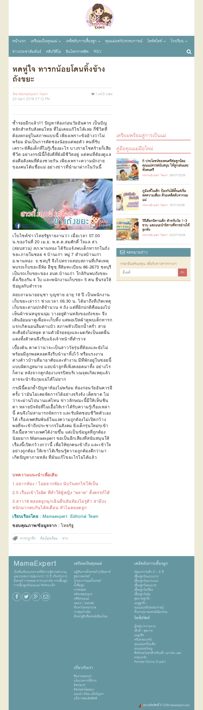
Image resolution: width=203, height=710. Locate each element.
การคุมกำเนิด (82, 612)
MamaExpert (101, 17)
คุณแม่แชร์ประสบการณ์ (123, 41)
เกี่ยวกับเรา (83, 668)
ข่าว (65, 538)
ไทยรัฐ (67, 525)
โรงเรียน (177, 41)
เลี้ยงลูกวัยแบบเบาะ (146, 576)
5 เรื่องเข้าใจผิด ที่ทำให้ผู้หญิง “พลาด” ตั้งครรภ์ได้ (63, 492)
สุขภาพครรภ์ (82, 576)
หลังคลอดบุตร (83, 594)
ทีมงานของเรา (83, 676)
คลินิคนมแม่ (81, 598)
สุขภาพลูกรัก (142, 598)
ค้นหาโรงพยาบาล (85, 607)
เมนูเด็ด (139, 635)
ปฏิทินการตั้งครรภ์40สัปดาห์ (92, 572)
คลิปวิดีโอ (53, 51)
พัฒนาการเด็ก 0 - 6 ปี (149, 572)
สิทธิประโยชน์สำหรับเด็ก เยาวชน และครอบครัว (157, 655)
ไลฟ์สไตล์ (154, 41)
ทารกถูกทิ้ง (27, 538)
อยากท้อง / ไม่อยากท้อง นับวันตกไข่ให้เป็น (57, 483)
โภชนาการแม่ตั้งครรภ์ (87, 581)
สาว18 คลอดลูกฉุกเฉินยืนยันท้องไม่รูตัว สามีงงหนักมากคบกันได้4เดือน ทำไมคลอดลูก (59, 504)
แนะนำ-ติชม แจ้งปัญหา (89, 694)
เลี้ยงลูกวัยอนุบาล (145, 585)
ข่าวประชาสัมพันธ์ (26, 51)
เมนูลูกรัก (140, 603)
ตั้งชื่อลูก (79, 585)
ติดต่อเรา (80, 685)
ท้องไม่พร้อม (49, 538)
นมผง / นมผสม (84, 603)
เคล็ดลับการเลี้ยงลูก (81, 41)
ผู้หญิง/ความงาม (145, 626)
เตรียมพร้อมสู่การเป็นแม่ (141, 135)
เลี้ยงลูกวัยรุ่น (142, 594)
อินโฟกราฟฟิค (77, 51)
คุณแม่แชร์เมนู (143, 648)
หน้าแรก (19, 41)
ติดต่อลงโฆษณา (84, 689)
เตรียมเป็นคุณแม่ (44, 41)
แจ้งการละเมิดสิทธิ (85, 698)
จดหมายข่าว (136, 252)
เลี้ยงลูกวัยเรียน (143, 589)
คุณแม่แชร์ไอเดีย (144, 644)
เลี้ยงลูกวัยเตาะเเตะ (146, 581)
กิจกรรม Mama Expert (150, 662)
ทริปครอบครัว (143, 639)
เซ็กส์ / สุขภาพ (143, 630)
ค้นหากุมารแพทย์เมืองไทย (150, 612)
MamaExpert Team (32, 94)
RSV (98, 51)
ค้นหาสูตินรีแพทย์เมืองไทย (90, 616)
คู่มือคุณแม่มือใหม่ (134, 148)
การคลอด (80, 589)
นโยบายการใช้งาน (85, 680)
